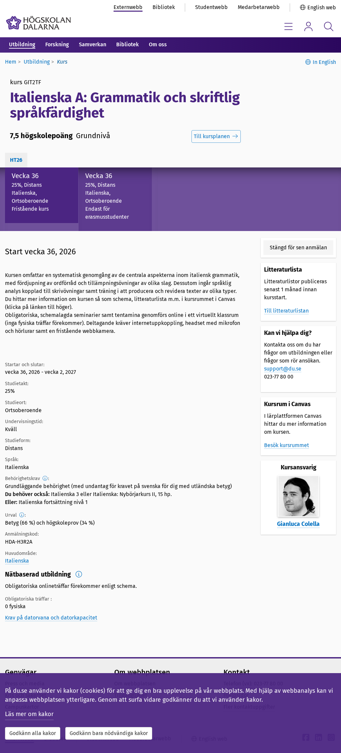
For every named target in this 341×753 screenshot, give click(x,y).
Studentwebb (211, 7)
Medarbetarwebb (259, 7)
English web (321, 7)
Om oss (158, 44)
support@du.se (282, 369)
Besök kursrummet (286, 445)
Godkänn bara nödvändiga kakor (109, 733)
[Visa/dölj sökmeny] (328, 26)
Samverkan (92, 44)
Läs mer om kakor (29, 714)
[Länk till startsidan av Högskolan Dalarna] (38, 23)
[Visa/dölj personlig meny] (308, 26)
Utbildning (22, 44)
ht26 (16, 160)
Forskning (57, 44)
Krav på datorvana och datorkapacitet (51, 618)
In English (324, 62)
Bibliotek (164, 7)
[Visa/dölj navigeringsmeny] (288, 26)
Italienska (17, 561)
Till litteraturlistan (286, 311)
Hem (10, 62)
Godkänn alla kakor (32, 733)
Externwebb (128, 7)
